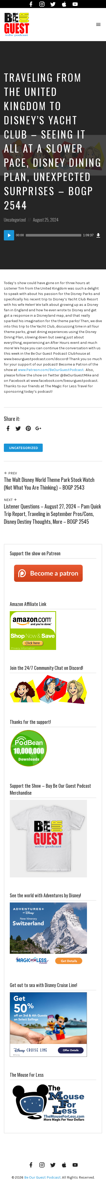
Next (8, 500)
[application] (53, 235)
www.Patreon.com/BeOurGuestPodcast (51, 370)
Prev (12, 473)
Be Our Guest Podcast (42, 1177)
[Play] (9, 235)
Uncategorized (15, 219)
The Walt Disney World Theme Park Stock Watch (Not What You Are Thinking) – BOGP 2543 (49, 483)
